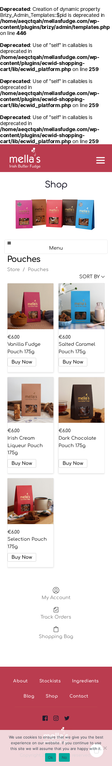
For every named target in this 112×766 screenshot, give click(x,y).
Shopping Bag (56, 636)
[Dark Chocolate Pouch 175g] (82, 400)
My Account (56, 597)
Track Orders (55, 617)
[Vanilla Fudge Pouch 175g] (30, 306)
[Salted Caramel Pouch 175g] (82, 306)
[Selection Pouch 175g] (30, 501)
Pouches (38, 269)
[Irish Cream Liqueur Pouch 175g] (30, 400)
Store (13, 269)
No (64, 757)
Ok (50, 757)
